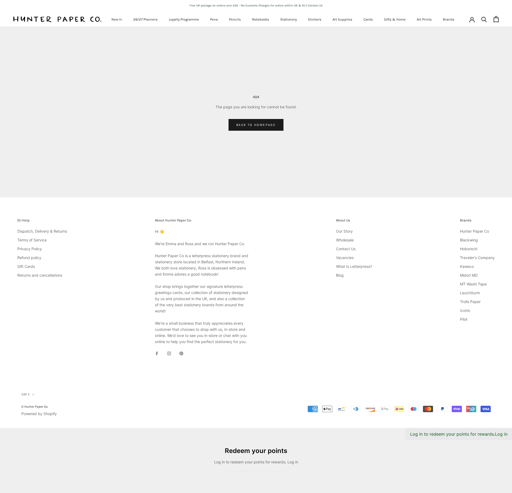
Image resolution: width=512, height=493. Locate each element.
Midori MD (469, 275)
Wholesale (345, 240)
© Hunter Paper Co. (34, 406)
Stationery (288, 19)
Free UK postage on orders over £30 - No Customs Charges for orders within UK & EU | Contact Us (256, 5)
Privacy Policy (29, 248)
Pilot (463, 319)
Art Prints (424, 19)
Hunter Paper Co (474, 231)
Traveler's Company (477, 257)
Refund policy (29, 257)
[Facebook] (157, 353)
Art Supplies (342, 19)
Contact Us (345, 248)
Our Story (344, 231)
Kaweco (467, 266)
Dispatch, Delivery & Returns (42, 231)
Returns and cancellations (39, 275)
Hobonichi (468, 248)
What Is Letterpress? (354, 266)
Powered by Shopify (39, 413)
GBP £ (25, 394)
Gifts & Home (395, 19)
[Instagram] (169, 353)
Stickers (314, 19)
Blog (340, 275)
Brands (448, 19)
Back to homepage (256, 125)
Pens (214, 19)
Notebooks (260, 19)
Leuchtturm (470, 293)
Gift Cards (26, 266)
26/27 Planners (145, 19)
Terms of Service (32, 240)
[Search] (484, 19)
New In (116, 19)
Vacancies (345, 257)
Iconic (465, 310)
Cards (368, 19)
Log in (501, 434)
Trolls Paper (470, 301)
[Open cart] (496, 19)
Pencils (235, 19)
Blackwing (469, 240)
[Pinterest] (181, 353)
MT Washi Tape (473, 284)
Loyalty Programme (184, 19)
